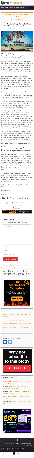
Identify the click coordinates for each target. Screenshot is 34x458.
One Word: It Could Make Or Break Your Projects (17, 323)
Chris (4, 396)
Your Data (29, 445)
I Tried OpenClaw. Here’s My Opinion (13, 320)
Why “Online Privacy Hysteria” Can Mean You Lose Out (18, 15)
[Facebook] (5, 341)
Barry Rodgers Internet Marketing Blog (12, 7)
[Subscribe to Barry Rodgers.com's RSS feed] (17, 439)
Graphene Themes (14, 450)
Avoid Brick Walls (16, 20)
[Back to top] (30, 454)
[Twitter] (10, 341)
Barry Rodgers (12, 28)
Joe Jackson (6, 381)
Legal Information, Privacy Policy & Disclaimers (18, 443)
